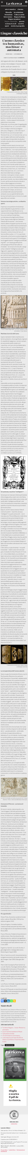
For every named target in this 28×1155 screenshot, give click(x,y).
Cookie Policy (12, 1150)
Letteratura (8, 17)
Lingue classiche (11, 21)
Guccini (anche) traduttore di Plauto (12, 1031)
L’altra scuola (19, 15)
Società (21, 24)
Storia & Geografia (17, 26)
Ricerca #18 (9, 1045)
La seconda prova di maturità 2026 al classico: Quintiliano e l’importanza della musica (13, 1039)
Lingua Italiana (19, 17)
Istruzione (9, 15)
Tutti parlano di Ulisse (8, 1033)
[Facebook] (2, 1001)
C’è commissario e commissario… (11, 1035)
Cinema (20, 9)
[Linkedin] (8, 1001)
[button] (2, 2)
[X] (5, 1001)
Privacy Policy (4, 1150)
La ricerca (14, 4)
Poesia (21, 21)
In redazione (18, 12)
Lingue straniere (14, 19)
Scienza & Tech (10, 24)
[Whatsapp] (11, 1001)
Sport (7, 26)
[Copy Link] (14, 1001)
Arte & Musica (10, 9)
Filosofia (9, 12)
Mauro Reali (9, 54)
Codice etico (14, 1123)
